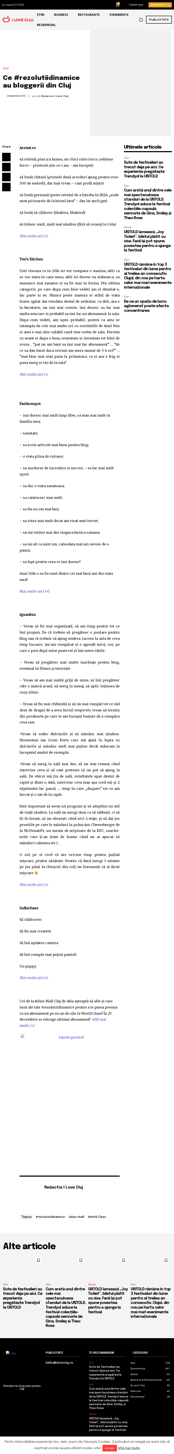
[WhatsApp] (6, 187)
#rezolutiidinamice (50, 1216)
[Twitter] (6, 167)
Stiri (6, 68)
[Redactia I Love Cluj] (30, 1194)
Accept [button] (109, 1448)
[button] (141, 20)
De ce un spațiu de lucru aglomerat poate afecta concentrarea (146, 306)
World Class (97, 1216)
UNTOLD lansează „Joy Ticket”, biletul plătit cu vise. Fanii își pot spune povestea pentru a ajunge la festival (147, 241)
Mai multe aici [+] (34, 236)
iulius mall (76, 1216)
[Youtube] (58, 1194)
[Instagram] (52, 1194)
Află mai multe (129, 1448)
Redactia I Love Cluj (55, 96)
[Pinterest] (6, 177)
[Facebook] (6, 157)
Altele (128, 227)
